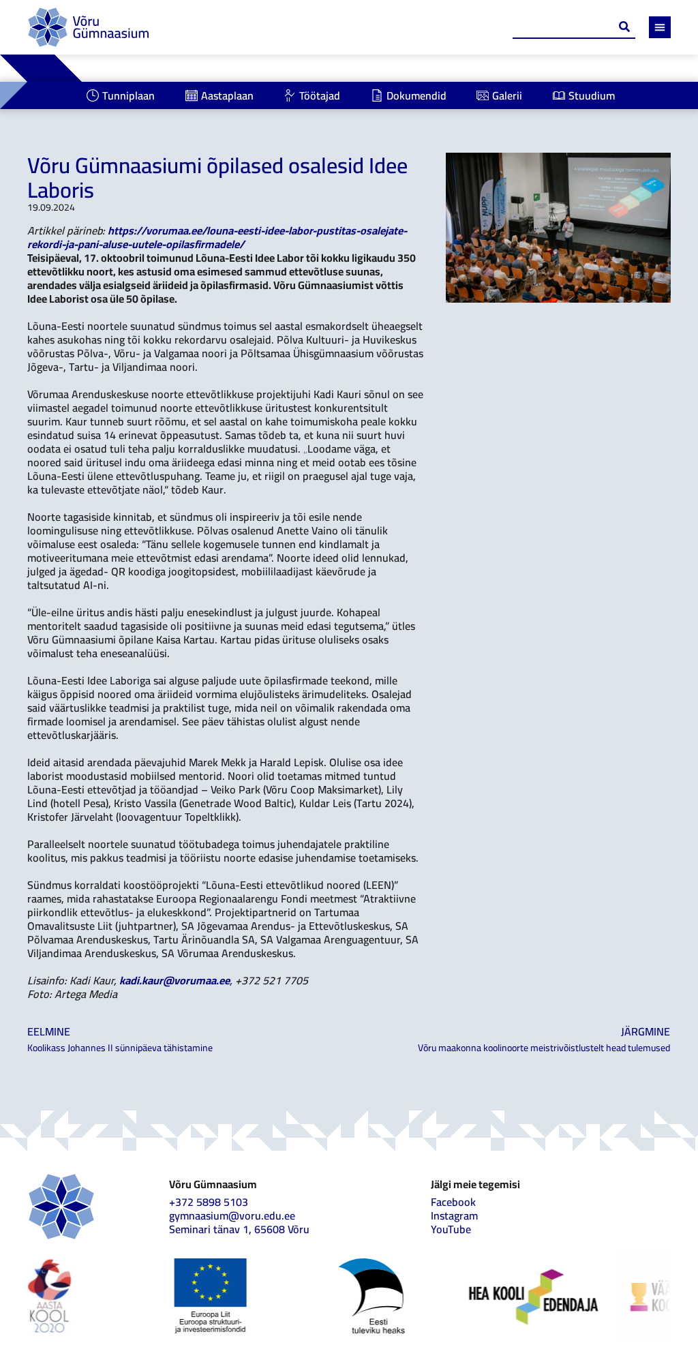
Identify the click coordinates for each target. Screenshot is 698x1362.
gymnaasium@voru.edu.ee (232, 1215)
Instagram (454, 1215)
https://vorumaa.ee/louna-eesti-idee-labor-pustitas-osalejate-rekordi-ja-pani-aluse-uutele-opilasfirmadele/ (217, 237)
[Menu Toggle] (660, 27)
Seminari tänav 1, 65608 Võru (239, 1229)
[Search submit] (624, 26)
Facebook (453, 1202)
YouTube (451, 1229)
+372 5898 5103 (208, 1202)
